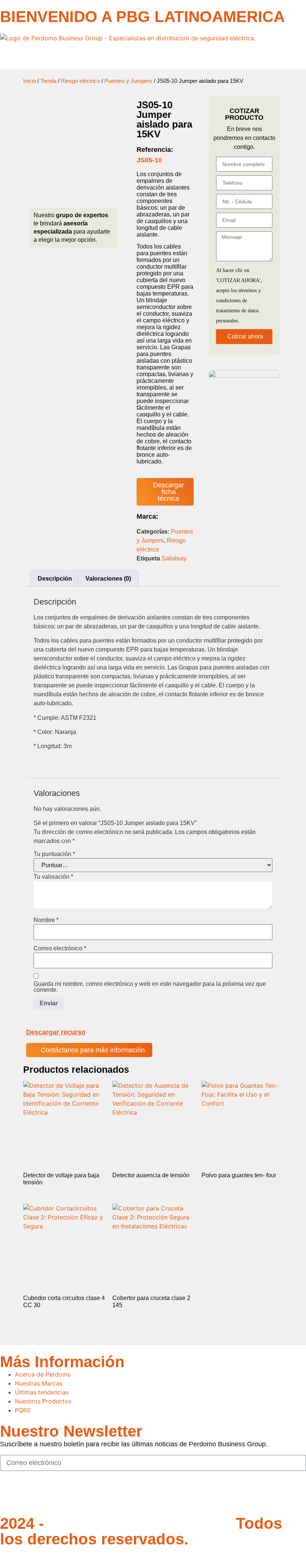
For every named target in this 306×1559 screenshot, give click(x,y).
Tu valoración (53, 877)
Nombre (46, 920)
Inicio (29, 81)
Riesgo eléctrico (80, 81)
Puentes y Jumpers (128, 81)
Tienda (48, 81)
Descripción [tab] (55, 578)
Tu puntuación (54, 854)
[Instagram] (30, 1495)
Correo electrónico (60, 949)
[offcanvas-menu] (2, 56)
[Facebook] (9, 1495)
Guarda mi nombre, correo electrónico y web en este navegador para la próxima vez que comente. (150, 987)
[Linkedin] (50, 1495)
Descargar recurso (55, 1032)
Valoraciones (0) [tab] (108, 578)
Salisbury (174, 558)
